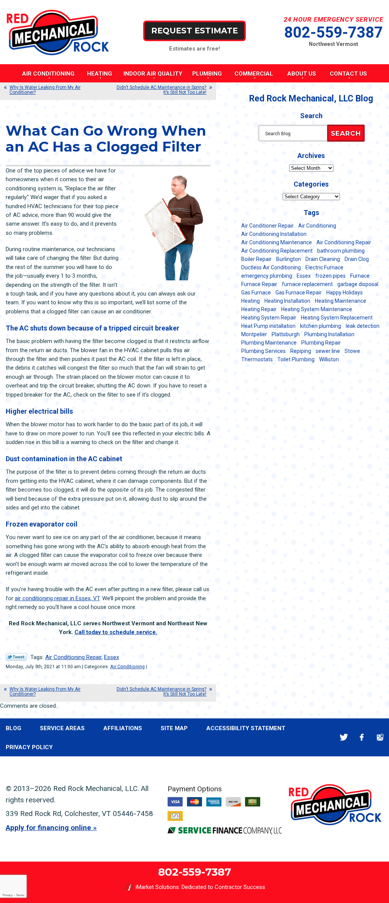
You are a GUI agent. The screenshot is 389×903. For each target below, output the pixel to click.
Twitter (343, 737)
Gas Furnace (256, 292)
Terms (20, 895)
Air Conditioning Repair (73, 657)
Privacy (8, 895)
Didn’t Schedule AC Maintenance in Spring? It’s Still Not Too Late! (161, 90)
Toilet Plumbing (296, 359)
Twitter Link (16, 657)
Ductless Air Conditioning (271, 267)
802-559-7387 (333, 32)
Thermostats (257, 359)
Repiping (300, 351)
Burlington (288, 259)
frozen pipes (330, 276)
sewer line (328, 351)
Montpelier (254, 334)
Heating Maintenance (340, 301)
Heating (250, 301)
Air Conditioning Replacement (277, 251)
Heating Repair (259, 309)
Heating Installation (287, 301)
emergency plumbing (266, 276)
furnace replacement (307, 284)
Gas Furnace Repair (298, 292)
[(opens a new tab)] (224, 832)
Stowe (352, 351)
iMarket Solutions (157, 887)
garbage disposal (357, 284)
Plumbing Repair (321, 343)
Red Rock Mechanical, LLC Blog (311, 98)
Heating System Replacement (337, 318)
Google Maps (380, 737)
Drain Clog (357, 259)
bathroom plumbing (341, 251)
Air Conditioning (127, 666)
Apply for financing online (48, 827)
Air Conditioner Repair (267, 226)
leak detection (363, 326)
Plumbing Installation (329, 334)
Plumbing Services (263, 351)
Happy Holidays (344, 292)
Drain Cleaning (322, 259)
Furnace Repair (259, 284)
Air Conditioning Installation (274, 234)
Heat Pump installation (268, 326)
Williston (329, 359)
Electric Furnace (324, 267)
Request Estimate (194, 30)
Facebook (361, 737)
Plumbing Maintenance (269, 343)
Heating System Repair (268, 318)
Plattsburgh (286, 334)
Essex (111, 657)
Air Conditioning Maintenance (276, 242)
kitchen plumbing (320, 326)
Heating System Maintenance (316, 309)
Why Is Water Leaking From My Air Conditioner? (45, 90)
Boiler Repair (256, 259)
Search (346, 133)
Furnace (360, 276)
